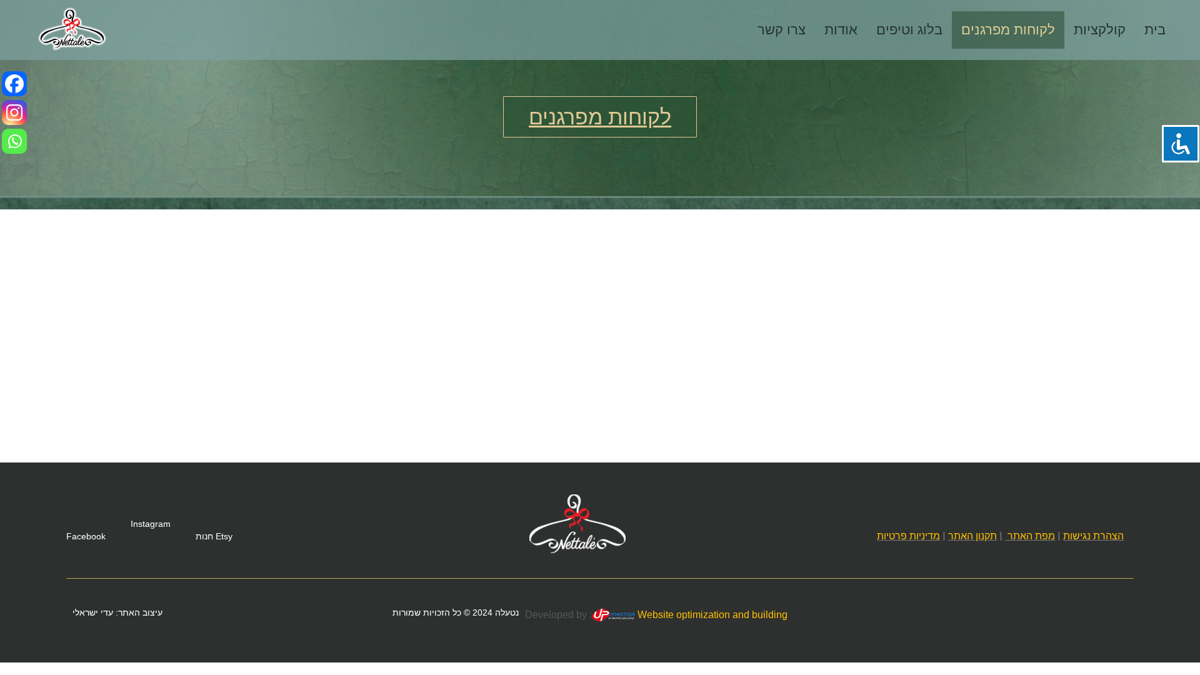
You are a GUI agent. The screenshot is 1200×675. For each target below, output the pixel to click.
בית (1155, 30)
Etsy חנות (214, 536)
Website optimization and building (711, 614)
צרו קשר (782, 30)
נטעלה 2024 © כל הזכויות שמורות (455, 613)
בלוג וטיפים (909, 30)
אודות (841, 30)
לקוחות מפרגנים (1008, 30)
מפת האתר (1031, 536)
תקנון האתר (972, 536)
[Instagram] (14, 112)
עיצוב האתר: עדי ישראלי (117, 613)
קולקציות (1100, 30)
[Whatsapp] (14, 141)
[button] (600, 117)
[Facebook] (14, 83)
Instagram (151, 524)
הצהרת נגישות (1093, 536)
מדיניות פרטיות (908, 536)
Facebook (86, 536)
